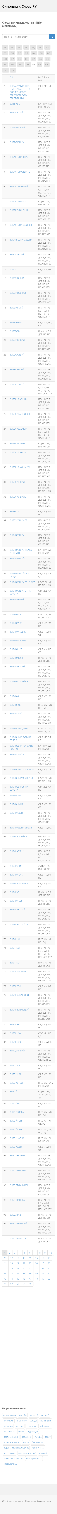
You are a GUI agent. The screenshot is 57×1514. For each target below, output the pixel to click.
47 (30, 1278)
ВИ (12, 53)
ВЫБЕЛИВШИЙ (17, 481)
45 (18, 1278)
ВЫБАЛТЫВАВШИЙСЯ (20, 171)
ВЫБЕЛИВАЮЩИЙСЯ (20, 467)
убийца (38, 1436)
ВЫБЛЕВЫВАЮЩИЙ (19, 1009)
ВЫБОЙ (13, 1091)
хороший (8, 1426)
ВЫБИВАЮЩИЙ (17, 666)
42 (49, 1273)
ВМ (34, 53)
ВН (41, 53)
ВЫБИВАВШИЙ (17, 535)
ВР (12, 58)
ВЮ (5, 70)
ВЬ (39, 64)
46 (24, 1278)
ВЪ (28, 64)
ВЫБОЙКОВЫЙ (17, 1112)
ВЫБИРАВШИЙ (17, 812)
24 (36, 1263)
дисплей (34, 1415)
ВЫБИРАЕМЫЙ (17, 851)
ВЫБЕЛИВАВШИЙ (18, 399)
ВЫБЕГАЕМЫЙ (17, 307)
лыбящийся (45, 1426)
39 (30, 1273)
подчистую (32, 1431)
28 (11, 1268)
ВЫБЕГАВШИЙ (17, 278)
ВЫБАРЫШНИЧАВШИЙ (21, 239)
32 (36, 1268)
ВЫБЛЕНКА (15, 1024)
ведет (47, 1436)
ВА (5, 47)
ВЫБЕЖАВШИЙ (17, 354)
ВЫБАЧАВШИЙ (17, 254)
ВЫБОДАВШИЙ (17, 1050)
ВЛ (26, 53)
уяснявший (45, 1420)
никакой (43, 1453)
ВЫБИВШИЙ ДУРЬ (19, 728)
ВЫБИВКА (14, 696)
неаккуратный (10, 1463)
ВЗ (5, 53)
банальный (37, 1442)
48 (36, 1278)
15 (30, 1258)
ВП (5, 58)
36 (11, 1273)
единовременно (12, 1442)
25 (42, 1263)
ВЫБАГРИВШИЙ (17, 127)
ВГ (26, 47)
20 (11, 1263)
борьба (22, 1415)
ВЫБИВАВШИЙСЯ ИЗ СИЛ (22, 582)
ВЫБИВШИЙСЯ (17, 754)
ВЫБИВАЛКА (16, 623)
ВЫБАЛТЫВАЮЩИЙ (19, 210)
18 (49, 1258)
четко (26, 1442)
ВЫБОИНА (15, 1065)
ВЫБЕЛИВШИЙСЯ (18, 496)
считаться (31, 1426)
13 (18, 1258)
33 (42, 1268)
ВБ (12, 47)
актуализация (9, 1415)
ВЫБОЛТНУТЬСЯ (18, 1238)
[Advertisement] (25, 1354)
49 (42, 1278)
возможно (26, 1436)
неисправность (34, 1458)
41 (42, 1273)
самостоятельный (27, 1453)
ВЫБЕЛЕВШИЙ (17, 369)
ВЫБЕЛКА (14, 511)
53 (18, 1283)
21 (18, 1263)
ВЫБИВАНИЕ (16, 649)
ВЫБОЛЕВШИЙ (17, 1155)
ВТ (26, 58)
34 (49, 1268)
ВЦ (47, 58)
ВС (19, 58)
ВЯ (13, 70)
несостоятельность (13, 1458)
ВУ (33, 58)
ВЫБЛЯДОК (15, 1041)
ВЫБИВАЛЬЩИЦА (18, 640)
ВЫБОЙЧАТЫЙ (17, 1138)
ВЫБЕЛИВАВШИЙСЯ (20, 413)
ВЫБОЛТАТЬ (15, 1214)
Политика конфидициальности (38, 1501)
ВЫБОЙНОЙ (16, 1120)
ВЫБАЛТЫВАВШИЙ (19, 156)
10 (50, 1252)
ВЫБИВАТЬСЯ (16, 657)
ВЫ (11, 77)
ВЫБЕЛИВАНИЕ (17, 443)
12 (11, 1258)
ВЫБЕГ (13, 269)
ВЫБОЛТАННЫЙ (18, 1199)
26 (49, 1263)
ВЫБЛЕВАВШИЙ (18, 971)
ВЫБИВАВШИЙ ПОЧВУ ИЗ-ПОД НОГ (21, 551)
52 (11, 1283)
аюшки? (45, 1415)
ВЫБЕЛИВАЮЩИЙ (19, 452)
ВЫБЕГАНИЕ (16, 322)
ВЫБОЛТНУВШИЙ (18, 1223)
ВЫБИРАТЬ (15, 892)
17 (42, 1258)
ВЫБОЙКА (14, 1103)
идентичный (38, 1447)
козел (21, 1431)
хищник (19, 1426)
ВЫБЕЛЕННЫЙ (17, 384)
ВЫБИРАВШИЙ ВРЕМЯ (21, 827)
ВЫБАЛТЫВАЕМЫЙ (19, 186)
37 (18, 1273)
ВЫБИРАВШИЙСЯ (18, 836)
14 (24, 1258)
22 (24, 1263)
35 (5, 1273)
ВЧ (5, 64)
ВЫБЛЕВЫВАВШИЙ (19, 994)
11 (5, 1258)
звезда (33, 1420)
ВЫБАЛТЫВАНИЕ (18, 201)
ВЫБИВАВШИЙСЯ (18, 558)
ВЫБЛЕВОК (15, 986)
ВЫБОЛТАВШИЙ (18, 1170)
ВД (33, 47)
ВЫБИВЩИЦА (16, 804)
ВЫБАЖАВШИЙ (17, 142)
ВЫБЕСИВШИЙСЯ (18, 520)
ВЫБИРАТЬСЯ (16, 900)
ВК (19, 53)
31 (30, 1268)
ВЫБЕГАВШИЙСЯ (18, 292)
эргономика (9, 1453)
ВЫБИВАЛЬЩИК (18, 631)
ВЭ (46, 64)
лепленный (9, 1431)
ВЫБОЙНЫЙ (16, 1129)
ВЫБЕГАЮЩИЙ (17, 339)
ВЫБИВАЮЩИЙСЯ (19, 681)
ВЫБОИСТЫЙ (16, 1082)
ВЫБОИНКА (15, 1074)
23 (30, 1263)
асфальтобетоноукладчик (16, 1447)
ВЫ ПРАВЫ (15, 103)
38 (24, 1273)
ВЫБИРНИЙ (15, 939)
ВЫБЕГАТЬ (14, 331)
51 (5, 1283)
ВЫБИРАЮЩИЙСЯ (19, 924)
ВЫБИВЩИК (16, 795)
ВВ (19, 47)
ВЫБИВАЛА (15, 614)
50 (49, 1278)
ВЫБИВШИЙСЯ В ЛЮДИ (22, 769)
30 (24, 1268)
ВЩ (20, 64)
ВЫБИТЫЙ (15, 947)
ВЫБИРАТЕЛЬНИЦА (19, 883)
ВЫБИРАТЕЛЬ (16, 874)
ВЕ (40, 47)
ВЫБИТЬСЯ (15, 962)
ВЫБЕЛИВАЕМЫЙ (18, 428)
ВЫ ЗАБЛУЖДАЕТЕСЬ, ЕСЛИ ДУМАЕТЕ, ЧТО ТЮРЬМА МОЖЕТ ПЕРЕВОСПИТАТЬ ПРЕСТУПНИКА (20, 92)
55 (30, 1283)
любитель (9, 1420)
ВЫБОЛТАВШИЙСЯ (19, 1185)
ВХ (40, 58)
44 (11, 1278)
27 (5, 1268)
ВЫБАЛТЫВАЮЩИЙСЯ (21, 224)
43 (5, 1278)
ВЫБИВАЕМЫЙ (17, 599)
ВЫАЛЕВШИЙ (16, 112)
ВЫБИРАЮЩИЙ (17, 909)
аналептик (22, 1420)
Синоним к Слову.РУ (19, 6)
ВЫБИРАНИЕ (16, 866)
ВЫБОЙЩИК (16, 1146)
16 (36, 1258)
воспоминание (11, 1436)
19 (5, 1263)
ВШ (12, 64)
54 (24, 1283)
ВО (48, 53)
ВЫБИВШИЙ (16, 713)
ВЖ (47, 47)
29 (18, 1268)
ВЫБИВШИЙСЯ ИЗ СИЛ (21, 778)
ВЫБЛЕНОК (15, 1033)
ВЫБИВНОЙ (15, 704)
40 (36, 1273)
